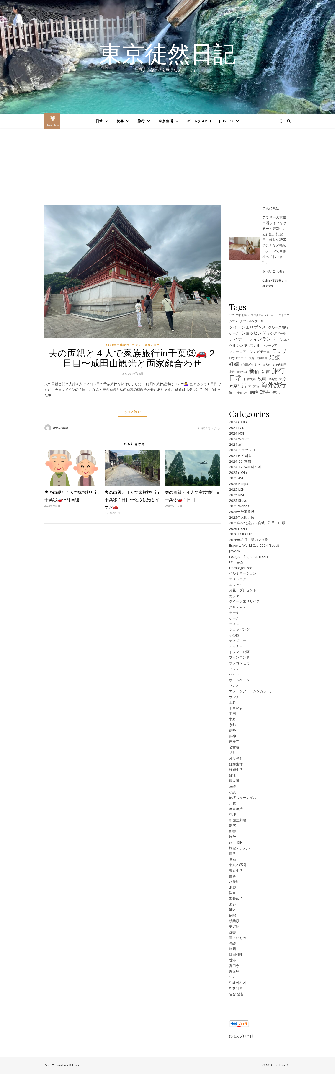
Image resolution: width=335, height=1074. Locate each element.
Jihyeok (226, 121)
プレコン (283, 339)
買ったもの (237, 937)
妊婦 (234, 364)
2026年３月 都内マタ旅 (248, 539)
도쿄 (232, 977)
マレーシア (269, 345)
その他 (234, 635)
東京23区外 (238, 864)
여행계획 (236, 988)
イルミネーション (242, 573)
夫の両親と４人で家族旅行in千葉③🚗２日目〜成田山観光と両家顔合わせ (133, 358)
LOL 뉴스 (236, 562)
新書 (266, 371)
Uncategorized (240, 567)
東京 (283, 378)
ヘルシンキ (238, 345)
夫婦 (251, 358)
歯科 (232, 876)
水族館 (234, 881)
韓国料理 (236, 954)
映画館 (272, 379)
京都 (232, 724)
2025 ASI (236, 478)
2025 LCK (236, 489)
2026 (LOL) (238, 528)
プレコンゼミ (239, 663)
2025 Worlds (239, 506)
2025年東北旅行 (239, 315)
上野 (232, 702)
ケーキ (234, 612)
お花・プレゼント (242, 590)
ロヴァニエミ (238, 358)
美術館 (234, 926)
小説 (232, 372)
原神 (232, 736)
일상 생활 (236, 993)
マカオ (234, 685)
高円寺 (234, 965)
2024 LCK (236, 427)
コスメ (234, 623)
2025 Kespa (238, 483)
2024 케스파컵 (240, 455)
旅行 (141, 121)
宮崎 (232, 786)
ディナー (237, 339)
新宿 (254, 371)
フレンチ (236, 668)
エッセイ (236, 584)
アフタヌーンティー (262, 315)
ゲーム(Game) (199, 121)
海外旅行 (273, 385)
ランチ (137, 345)
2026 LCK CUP (240, 534)
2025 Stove (238, 500)
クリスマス (237, 607)
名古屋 (234, 747)
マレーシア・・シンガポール (251, 691)
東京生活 (166, 121)
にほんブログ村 (241, 1036)
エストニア (282, 315)
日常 (99, 121)
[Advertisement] (167, 171)
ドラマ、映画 (239, 652)
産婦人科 (242, 392)
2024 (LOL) (238, 421)
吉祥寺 (234, 741)
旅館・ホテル (239, 848)
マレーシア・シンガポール (249, 351)
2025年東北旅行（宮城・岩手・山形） (259, 522)
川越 (232, 803)
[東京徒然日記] (52, 121)
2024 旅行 (237, 444)
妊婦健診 (247, 365)
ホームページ (239, 680)
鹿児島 (234, 971)
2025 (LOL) (238, 472)
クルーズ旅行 (278, 327)
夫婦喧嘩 (261, 358)
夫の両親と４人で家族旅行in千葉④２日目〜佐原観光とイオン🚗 (132, 499)
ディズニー (237, 640)
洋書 (232, 892)
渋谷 (232, 393)
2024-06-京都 (240, 461)
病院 (254, 392)
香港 (276, 392)
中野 (232, 719)
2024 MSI (236, 433)
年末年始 (236, 808)
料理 (232, 814)
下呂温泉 (236, 708)
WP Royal (73, 1065)
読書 (120, 121)
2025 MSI (236, 494)
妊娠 (274, 357)
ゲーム (234, 333)
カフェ (233, 321)
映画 (262, 378)
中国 (232, 713)
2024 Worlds (239, 438)
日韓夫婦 (250, 379)
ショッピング (253, 333)
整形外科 (242, 372)
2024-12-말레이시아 (245, 466)
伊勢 (232, 730)
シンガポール (277, 333)
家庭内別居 (279, 364)
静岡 (232, 949)
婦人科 (267, 364)
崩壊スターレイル (242, 797)
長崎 (232, 943)
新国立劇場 (237, 820)
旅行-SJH (236, 842)
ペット (234, 674)
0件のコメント (209, 428)
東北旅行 (253, 386)
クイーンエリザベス (247, 327)
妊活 (257, 364)
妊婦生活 (236, 764)
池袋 (232, 887)
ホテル (254, 345)
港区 (232, 909)
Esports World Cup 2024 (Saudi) (254, 545)
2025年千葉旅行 (117, 345)
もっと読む (132, 412)
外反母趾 (236, 758)
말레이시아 (237, 982)
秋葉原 (234, 921)
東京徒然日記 (167, 52)
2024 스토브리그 (242, 450)
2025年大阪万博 (241, 517)
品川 (232, 752)
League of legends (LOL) (248, 556)
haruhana (60, 428)
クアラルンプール (252, 321)
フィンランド (262, 339)
